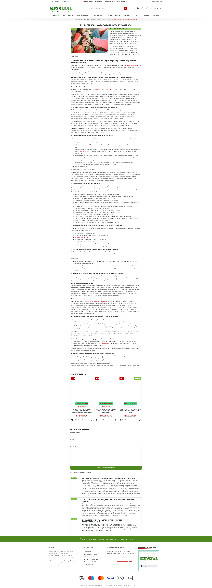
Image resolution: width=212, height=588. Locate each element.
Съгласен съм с (120, 561)
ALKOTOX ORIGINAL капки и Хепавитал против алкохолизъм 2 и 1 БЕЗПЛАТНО (82, 411)
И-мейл (72, 439)
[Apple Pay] (130, 578)
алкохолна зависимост (83, 151)
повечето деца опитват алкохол (95, 301)
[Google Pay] (120, 578)
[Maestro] (91, 578)
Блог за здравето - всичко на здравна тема (93, 19)
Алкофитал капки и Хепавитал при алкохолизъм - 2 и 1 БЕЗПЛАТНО (106, 411)
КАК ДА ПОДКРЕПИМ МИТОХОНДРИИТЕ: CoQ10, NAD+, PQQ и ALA (108, 478)
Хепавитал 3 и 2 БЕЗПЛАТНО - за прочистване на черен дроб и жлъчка (130, 411)
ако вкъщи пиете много (102, 343)
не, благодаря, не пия (81, 237)
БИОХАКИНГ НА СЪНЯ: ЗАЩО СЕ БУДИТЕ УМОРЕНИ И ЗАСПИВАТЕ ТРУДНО (109, 501)
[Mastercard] (101, 578)
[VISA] (110, 578)
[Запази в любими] (91, 420)
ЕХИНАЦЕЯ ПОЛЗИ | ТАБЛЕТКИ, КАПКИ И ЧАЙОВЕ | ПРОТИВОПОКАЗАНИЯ (102, 521)
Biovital (80, 406)
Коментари (73, 446)
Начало (76, 19)
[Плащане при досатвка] (81, 578)
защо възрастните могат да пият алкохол (105, 89)
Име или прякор (75, 432)
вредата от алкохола (131, 65)
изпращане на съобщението (106, 467)
